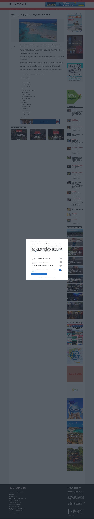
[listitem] (47, 255)
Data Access (47, 277)
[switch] (60, 258)
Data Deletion (41, 277)
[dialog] (47, 259)
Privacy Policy (53, 277)
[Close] (66, 241)
